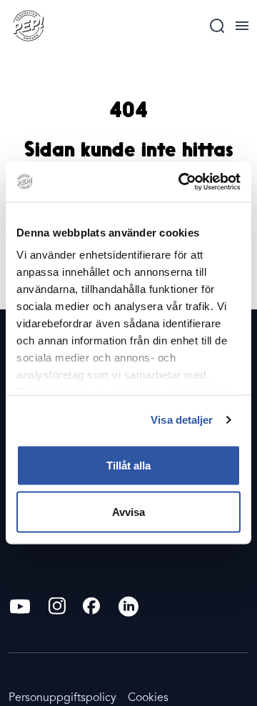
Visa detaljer (182, 420)
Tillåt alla (128, 465)
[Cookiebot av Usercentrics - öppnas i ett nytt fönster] (181, 182)
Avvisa (128, 512)
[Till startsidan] (29, 25)
